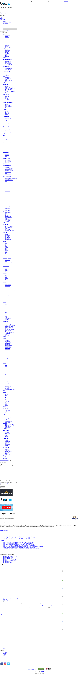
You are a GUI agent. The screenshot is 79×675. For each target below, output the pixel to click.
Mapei (6, 313)
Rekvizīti (4, 654)
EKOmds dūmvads (8, 61)
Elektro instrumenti (7, 165)
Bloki (3, 34)
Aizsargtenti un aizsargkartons (10, 379)
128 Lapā (4, 567)
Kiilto (6, 310)
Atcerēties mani (4, 32)
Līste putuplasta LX (8, 161)
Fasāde (4, 82)
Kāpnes (6, 181)
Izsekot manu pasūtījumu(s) (5, 26)
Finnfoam (6, 202)
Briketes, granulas (8, 212)
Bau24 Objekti (5, 658)
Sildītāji (6, 81)
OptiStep (6, 139)
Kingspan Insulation (8, 205)
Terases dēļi (5, 120)
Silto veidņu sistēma (8, 47)
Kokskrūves (7, 452)
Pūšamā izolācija (7, 197)
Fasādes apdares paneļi (8, 89)
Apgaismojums (7, 77)
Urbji (6, 185)
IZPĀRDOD (5, 458)
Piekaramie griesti (6, 142)
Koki (3, 211)
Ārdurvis (6, 49)
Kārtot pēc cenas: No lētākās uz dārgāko (9, 559)
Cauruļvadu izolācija (8, 417)
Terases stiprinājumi (8, 124)
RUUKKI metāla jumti (9, 290)
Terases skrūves (7, 454)
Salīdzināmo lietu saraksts (7, 22)
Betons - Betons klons (8, 324)
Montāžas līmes (7, 442)
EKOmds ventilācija (8, 68)
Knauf (6, 311)
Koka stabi (6, 218)
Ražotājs (4, 199)
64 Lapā (4, 566)
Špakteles (6, 334)
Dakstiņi (6, 287)
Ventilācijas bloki (6, 66)
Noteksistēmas (7, 260)
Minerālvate (7, 99)
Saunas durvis (7, 55)
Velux (6, 275)
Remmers (6, 250)
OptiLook (6, 279)
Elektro (4, 76)
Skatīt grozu (2, 17)
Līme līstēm (7, 162)
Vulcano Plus (7, 75)
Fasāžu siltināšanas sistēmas (9, 424)
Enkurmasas (7, 450)
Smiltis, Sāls (7, 335)
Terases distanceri (8, 123)
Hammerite (6, 247)
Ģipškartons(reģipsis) (8, 345)
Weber (6, 317)
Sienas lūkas (7, 56)
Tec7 (5, 253)
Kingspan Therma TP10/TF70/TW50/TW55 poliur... (30, 605)
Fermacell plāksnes (8, 342)
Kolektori (6, 419)
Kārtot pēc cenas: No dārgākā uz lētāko (9, 560)
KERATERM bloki (8, 38)
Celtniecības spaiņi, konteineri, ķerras (11, 178)
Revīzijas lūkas (7, 54)
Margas (6, 456)
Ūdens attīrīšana (7, 422)
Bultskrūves (7, 432)
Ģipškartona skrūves (8, 451)
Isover (6, 204)
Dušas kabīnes (7, 418)
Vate (5, 195)
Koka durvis (7, 51)
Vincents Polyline (8, 318)
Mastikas (6, 228)
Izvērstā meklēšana (3, 472)
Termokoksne (7, 221)
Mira (5, 314)
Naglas (6, 434)
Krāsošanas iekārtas (8, 171)
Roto (5, 140)
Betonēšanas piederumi (8, 102)
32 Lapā (4, 565)
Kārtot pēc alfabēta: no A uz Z (8, 557)
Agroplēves (7, 378)
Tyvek (6, 371)
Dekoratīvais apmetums (9, 87)
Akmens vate (7, 96)
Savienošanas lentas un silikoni (10, 385)
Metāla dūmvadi (6, 71)
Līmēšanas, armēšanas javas (9, 332)
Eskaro (6, 246)
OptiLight (6, 278)
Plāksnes (4, 336)
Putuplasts (6, 98)
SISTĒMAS (5, 423)
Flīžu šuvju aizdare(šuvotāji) (9, 329)
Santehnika (4, 406)
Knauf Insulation (7, 206)
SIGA (6, 372)
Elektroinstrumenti (8, 78)
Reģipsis (4, 390)
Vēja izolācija (7, 196)
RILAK (6, 249)
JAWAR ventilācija (8, 69)
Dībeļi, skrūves (6, 430)
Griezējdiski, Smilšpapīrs (9, 180)
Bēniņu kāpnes (6, 135)
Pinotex (6, 248)
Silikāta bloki (7, 46)
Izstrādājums (5, 84)
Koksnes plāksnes (8, 219)
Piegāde (4, 655)
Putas (6, 97)
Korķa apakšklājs (8, 129)
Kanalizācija (5, 408)
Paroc (6, 207)
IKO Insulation (7, 203)
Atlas (6, 304)
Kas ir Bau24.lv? (5, 653)
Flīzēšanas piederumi (8, 179)
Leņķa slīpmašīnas (8, 172)
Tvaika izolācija (7, 387)
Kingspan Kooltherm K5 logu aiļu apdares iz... (48, 605)
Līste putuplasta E (8, 160)
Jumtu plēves (7, 381)
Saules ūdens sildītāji (8, 262)
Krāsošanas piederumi (8, 182)
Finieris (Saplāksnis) (8, 217)
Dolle (6, 137)
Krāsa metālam (7, 237)
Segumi (4, 282)
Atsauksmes (5, 660)
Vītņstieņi (6, 436)
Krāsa (6, 92)
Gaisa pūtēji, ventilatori (9, 170)
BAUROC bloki (7, 35)
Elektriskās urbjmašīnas (9, 168)
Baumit (6, 243)
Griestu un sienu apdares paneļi (9, 148)
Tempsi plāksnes (7, 354)
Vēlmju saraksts (5, 23)
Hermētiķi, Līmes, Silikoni (9, 226)
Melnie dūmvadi (7, 73)
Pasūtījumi (4, 21)
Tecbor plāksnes (7, 353)
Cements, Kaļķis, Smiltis (9, 326)
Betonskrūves (7, 449)
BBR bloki (6, 36)
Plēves (6, 261)
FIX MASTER (6, 447)
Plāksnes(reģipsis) (8, 402)
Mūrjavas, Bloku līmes (8, 333)
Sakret (6, 252)
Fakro (6, 138)
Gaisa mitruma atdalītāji (9, 169)
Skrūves (6, 404)
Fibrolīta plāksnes (8, 216)
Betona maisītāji (7, 167)
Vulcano (6, 74)
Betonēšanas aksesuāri (8, 106)
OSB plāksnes (7, 220)
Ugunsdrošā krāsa (8, 239)
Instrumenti (4, 163)
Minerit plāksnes (7, 348)
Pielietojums (5, 232)
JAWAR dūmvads (8, 62)
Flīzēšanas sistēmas (8, 426)
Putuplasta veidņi (8, 132)
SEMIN (6, 312)
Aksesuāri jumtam (7, 258)
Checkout (2, 18)
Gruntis (6, 90)
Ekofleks (6, 308)
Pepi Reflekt (7, 192)
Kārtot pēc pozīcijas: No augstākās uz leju (10, 556)
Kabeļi (6, 79)
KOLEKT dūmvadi (8, 63)
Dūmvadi (4, 57)
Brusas (6, 213)
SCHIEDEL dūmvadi (8, 64)
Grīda (4, 100)
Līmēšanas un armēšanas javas (10, 91)
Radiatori (6, 420)
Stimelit (6, 316)
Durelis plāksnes (7, 341)
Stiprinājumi (5, 428)
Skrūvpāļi (6, 445)
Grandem (42, 671)
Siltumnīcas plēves (8, 386)
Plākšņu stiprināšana (7, 358)
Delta (6, 365)
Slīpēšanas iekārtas (8, 174)
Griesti (4, 133)
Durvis (4, 48)
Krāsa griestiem (7, 235)
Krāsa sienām (7, 238)
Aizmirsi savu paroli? (6, 30)
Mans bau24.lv (2, 19)
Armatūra (6, 104)
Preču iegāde (5, 652)
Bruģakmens (7, 41)
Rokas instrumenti (7, 176)
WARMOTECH (7, 208)
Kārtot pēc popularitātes (7, 561)
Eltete (6, 366)
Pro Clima (6, 209)
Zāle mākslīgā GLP (8, 118)
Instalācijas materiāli (8, 80)
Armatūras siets (7, 105)
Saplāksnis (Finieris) (8, 352)
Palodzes (6, 52)
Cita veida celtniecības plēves (10, 389)
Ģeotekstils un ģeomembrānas (10, 380)
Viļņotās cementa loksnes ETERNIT (11, 293)
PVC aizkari (7, 53)
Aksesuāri (6, 86)
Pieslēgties (2, 27)
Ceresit (6, 307)
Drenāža (6, 411)
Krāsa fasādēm (7, 234)
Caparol (6, 244)
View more (7, 319)
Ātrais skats (3, 614)
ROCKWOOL (7, 210)
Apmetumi (6, 323)
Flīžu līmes (6, 111)
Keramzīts (6, 114)
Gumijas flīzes (7, 344)
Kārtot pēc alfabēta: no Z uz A (8, 558)
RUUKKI (6, 373)
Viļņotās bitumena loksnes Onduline (11, 291)
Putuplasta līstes (6, 158)
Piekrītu (69, 1)
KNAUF (6, 394)
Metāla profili (7, 401)
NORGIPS (6, 395)
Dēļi (5, 214)
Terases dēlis (7, 122)
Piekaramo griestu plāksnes (9, 144)
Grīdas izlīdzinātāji (8, 330)
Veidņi (6, 107)
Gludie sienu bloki (8, 43)
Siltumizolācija (6, 94)
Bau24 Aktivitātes (6, 659)
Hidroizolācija (7, 112)
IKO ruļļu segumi (8, 284)
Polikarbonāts (7, 350)
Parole (1, 30)
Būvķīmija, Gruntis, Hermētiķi (10, 325)
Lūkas (6, 412)
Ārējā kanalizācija (8, 410)
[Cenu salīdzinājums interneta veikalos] (48, 669)
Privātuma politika (6, 648)
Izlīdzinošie (7, 113)
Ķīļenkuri (6, 453)
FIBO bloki (7, 37)
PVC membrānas (8, 285)
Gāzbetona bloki (7, 42)
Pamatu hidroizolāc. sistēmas (9, 425)
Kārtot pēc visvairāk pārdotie (7, 562)
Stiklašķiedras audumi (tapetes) (10, 230)
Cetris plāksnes (7, 340)
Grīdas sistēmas (7, 427)
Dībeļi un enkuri (7, 433)
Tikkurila (6, 254)
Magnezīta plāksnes (8, 347)
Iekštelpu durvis (7, 50)
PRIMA (6, 374)
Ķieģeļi (6, 44)
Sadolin (6, 251)
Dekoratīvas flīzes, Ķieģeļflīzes (10, 88)
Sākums (1, 460)
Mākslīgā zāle (6, 116)
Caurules (6, 416)
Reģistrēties (6, 27)
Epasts (1, 28)
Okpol (6, 277)
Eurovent (6, 367)
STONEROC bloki (8, 45)
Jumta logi (5, 273)
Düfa (5, 245)
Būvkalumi (6, 440)
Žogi (3, 455)
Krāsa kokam (7, 236)
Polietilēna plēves (8, 382)
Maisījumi (5, 109)
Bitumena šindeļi (7, 286)
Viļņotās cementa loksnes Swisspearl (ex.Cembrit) (13, 292)
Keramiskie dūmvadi (7, 59)
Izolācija (4, 186)
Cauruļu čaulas (7, 191)
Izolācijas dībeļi (7, 441)
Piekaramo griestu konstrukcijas (10, 145)
